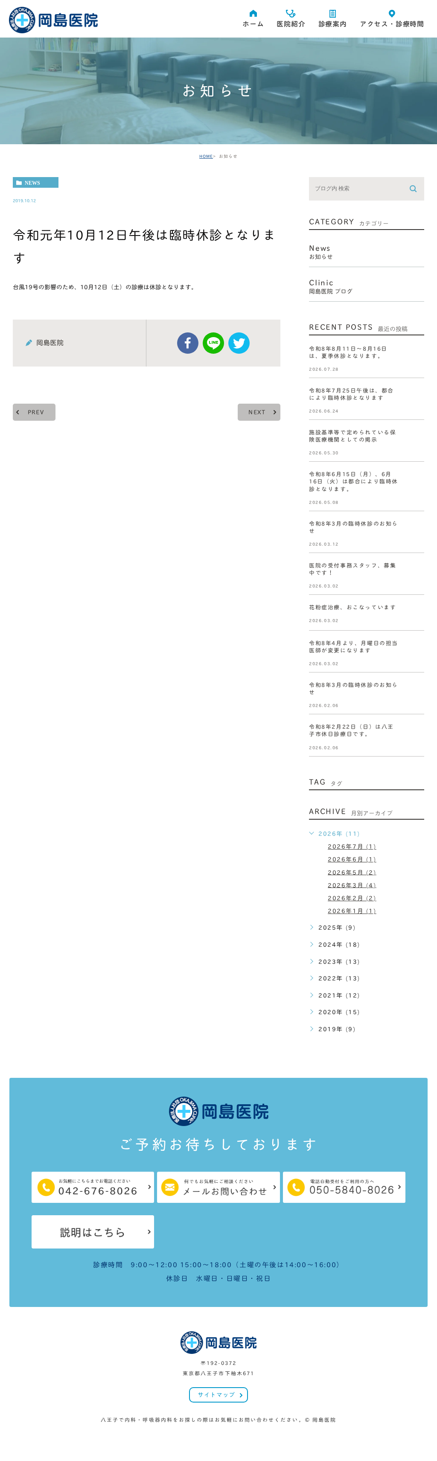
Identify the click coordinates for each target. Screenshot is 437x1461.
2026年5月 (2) (352, 872)
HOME (206, 156)
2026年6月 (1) (352, 859)
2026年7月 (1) (352, 847)
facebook (187, 343)
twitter (239, 343)
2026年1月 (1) (352, 911)
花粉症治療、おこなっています (352, 607)
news (32, 182)
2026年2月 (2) (352, 898)
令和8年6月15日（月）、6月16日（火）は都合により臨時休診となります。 (353, 482)
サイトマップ (216, 1395)
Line (213, 343)
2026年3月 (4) (352, 885)
